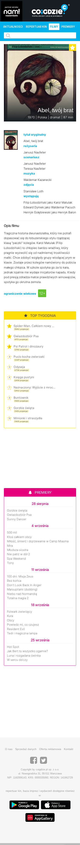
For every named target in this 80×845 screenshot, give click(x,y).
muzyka (29, 173)
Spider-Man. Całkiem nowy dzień (34, 326)
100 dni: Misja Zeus (20, 576)
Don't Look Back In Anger (24, 585)
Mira (10, 545)
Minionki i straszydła (28, 418)
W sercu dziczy (17, 660)
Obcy (10, 620)
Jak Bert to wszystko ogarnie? (27, 651)
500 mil (12, 532)
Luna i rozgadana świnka (24, 655)
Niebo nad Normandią (22, 594)
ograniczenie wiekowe (20, 293)
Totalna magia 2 (18, 598)
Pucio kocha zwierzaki (29, 356)
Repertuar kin (36, 26)
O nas (8, 749)
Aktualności (13, 26)
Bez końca (14, 580)
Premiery (68, 26)
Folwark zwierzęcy (19, 611)
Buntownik (21, 397)
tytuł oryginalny (34, 134)
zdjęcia (28, 184)
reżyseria (30, 146)
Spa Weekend (16, 558)
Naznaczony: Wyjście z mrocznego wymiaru (34, 387)
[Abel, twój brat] (11, 140)
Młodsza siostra (17, 550)
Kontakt (68, 749)
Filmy (54, 26)
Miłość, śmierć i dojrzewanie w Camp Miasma (38, 541)
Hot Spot (13, 647)
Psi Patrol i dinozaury (28, 346)
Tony (10, 563)
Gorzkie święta (24, 408)
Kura (10, 616)
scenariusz (31, 157)
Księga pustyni (24, 377)
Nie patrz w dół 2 (18, 554)
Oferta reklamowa (50, 749)
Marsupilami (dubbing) (22, 589)
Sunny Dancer (16, 519)
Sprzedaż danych (26, 749)
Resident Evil (16, 629)
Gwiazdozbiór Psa (26, 336)
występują (31, 196)
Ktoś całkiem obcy (19, 537)
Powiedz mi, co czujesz (23, 624)
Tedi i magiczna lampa (22, 633)
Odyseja (19, 367)
